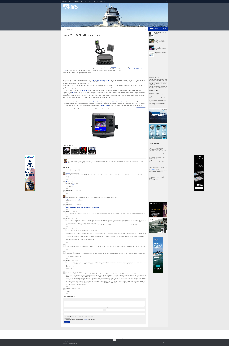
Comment (66, 299)
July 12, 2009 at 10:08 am (77, 204)
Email (107, 307)
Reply (67, 179)
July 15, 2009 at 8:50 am (79, 228)
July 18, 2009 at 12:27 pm (74, 260)
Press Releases (76, 1)
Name (65, 307)
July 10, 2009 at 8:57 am (75, 173)
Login (86, 1)
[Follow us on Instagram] (165, 28)
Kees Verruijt (152, 179)
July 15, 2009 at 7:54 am (77, 218)
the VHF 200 (89, 94)
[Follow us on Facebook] (163, 28)
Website (65, 311)
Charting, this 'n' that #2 (161, 94)
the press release (105, 105)
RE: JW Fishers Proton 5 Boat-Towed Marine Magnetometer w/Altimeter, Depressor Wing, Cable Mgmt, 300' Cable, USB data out (157, 148)
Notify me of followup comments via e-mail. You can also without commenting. (79, 319)
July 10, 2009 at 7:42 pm (77, 190)
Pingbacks (76, 170)
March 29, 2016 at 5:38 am (76, 288)
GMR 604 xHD (114, 102)
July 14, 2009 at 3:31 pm (74, 211)
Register (90, 1)
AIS (72, 29)
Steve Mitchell (152, 169)
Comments (68, 170)
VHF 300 (73, 92)
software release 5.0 (141, 107)
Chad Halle (152, 158)
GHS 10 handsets (86, 90)
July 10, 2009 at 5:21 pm (73, 181)
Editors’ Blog (64, 1)
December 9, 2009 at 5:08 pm (77, 272)
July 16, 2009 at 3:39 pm (76, 252)
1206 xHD (122, 102)
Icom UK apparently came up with (85, 68)
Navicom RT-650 (71, 184)
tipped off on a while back (95, 102)
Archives (96, 1)
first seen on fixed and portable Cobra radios (101, 80)
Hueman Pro (75, 343)
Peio (67, 181)
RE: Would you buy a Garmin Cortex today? (156, 166)
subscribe (85, 319)
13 (145, 29)
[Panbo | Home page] (70, 6)
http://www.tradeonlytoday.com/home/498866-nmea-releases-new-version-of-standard (82, 207)
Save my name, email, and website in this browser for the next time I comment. (79, 316)
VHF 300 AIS (113, 67)
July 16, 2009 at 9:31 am (77, 244)
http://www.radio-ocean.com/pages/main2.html (75, 199)
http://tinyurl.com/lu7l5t (70, 177)
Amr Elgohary (152, 163)
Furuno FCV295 (151, 160)
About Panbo (102, 1)
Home (70, 1)
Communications (66, 29)
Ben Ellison (66, 38)
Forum (82, 1)
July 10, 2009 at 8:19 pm (75, 195)
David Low (152, 151)
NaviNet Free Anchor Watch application (156, 171)
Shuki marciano (152, 174)
